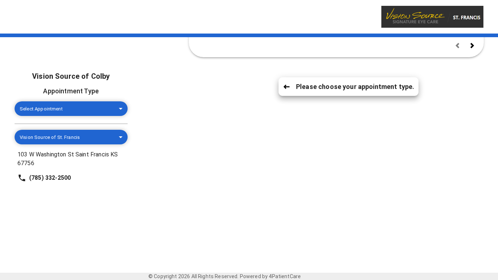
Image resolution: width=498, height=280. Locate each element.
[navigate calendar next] (472, 45)
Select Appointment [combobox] (41, 109)
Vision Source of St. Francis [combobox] (50, 137)
